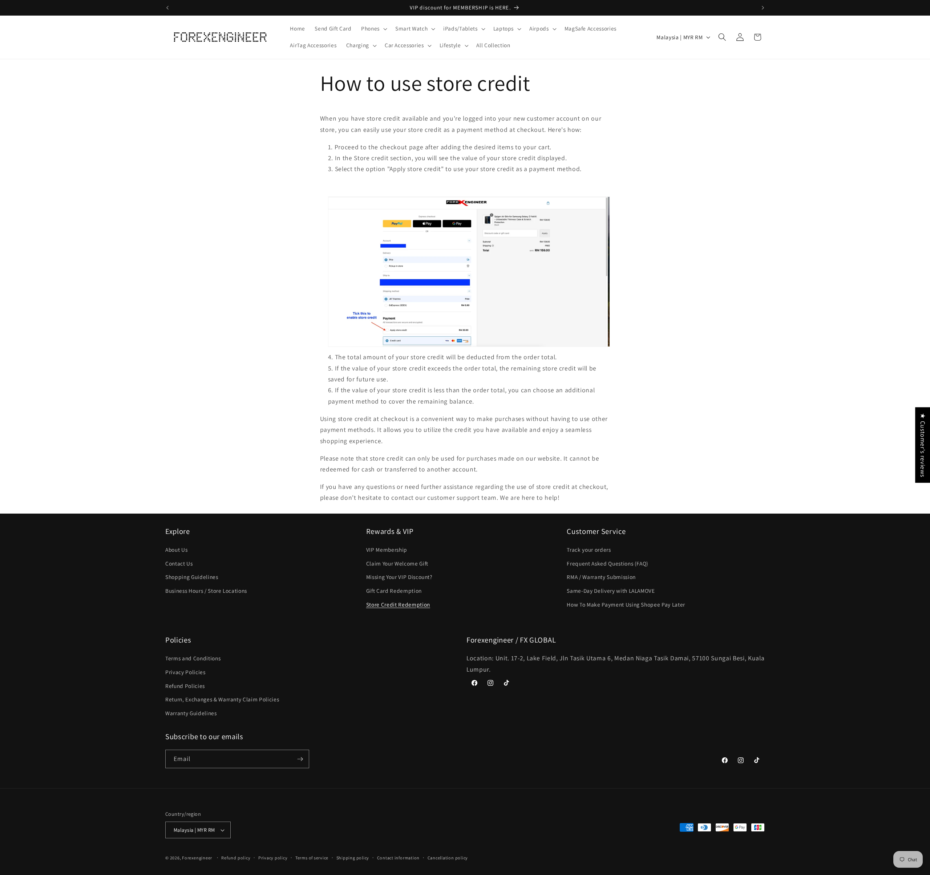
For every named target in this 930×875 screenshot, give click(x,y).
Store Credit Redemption (398, 604)
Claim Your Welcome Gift (397, 563)
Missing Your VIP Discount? (399, 577)
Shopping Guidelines (191, 577)
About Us (176, 549)
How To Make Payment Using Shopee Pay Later (626, 604)
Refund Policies (185, 685)
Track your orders (589, 549)
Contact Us (179, 563)
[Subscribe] (300, 759)
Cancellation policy (448, 857)
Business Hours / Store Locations (206, 590)
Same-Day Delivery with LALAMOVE (611, 590)
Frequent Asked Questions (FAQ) (607, 563)
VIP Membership (386, 549)
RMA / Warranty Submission (601, 577)
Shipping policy (352, 857)
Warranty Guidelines (191, 713)
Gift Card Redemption (394, 590)
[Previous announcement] (167, 7)
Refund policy (235, 857)
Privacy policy (273, 857)
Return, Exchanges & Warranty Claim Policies (222, 699)
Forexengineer (197, 857)
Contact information (398, 857)
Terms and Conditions (193, 658)
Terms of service (311, 857)
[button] (373, 28)
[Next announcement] (763, 7)
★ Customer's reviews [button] (923, 445)
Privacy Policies (185, 672)
